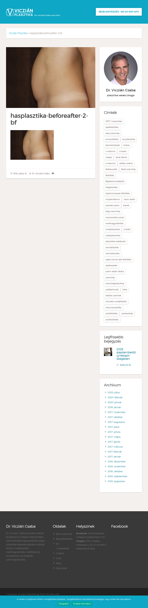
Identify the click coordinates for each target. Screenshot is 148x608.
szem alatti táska (115, 271)
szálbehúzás (112, 289)
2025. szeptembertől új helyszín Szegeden (126, 354)
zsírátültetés (112, 319)
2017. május (114, 437)
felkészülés (111, 169)
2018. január (114, 407)
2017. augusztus (116, 422)
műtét (127, 229)
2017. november (114, 121)
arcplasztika (128, 139)
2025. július (114, 392)
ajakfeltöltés (112, 127)
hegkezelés (112, 187)
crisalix (122, 151)
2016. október (115, 471)
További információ (82, 603)
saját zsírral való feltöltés (118, 259)
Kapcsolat (61, 568)
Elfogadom (64, 603)
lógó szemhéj (113, 211)
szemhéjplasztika (115, 283)
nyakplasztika (113, 235)
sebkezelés (111, 265)
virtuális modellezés (116, 301)
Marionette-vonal (115, 217)
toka (124, 289)
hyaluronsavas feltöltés (118, 193)
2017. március (115, 446)
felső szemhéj (128, 169)
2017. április (114, 441)
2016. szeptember (117, 476)
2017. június (114, 432)
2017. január (114, 456)
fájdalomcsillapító (115, 181)
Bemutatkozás (64, 534)
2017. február (115, 451)
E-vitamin (111, 163)
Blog (58, 563)
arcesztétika (112, 139)
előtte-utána (126, 163)
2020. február (115, 397)
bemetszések (113, 145)
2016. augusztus (116, 481)
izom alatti (129, 199)
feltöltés (110, 175)
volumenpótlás (113, 307)
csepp (109, 157)
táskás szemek (113, 295)
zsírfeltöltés (112, 313)
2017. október (115, 417)
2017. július (113, 427)
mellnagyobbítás (115, 223)
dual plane (121, 157)
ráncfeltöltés (112, 247)
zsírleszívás (127, 313)
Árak (58, 558)
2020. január (115, 402)
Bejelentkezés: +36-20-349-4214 (119, 11)
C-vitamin (110, 151)
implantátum (113, 199)
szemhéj (110, 277)
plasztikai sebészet (116, 241)
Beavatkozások (64, 538)
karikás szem (113, 205)
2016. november (117, 466)
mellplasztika (113, 229)
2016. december (117, 461)
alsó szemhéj (112, 133)
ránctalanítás (113, 253)
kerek (126, 205)
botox (127, 145)
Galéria (60, 553)
